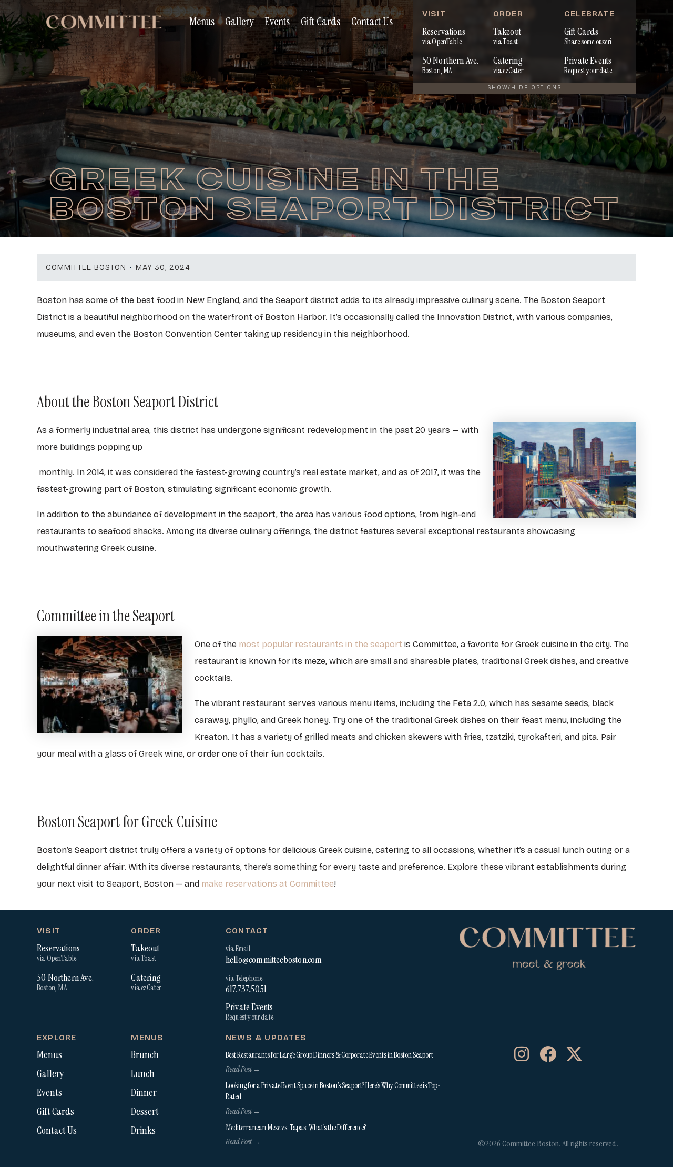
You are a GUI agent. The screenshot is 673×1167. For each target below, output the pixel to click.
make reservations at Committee (267, 884)
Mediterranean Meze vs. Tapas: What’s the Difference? (296, 1127)
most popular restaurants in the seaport (320, 644)
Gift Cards (320, 21)
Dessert (145, 1111)
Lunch (143, 1074)
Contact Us (372, 21)
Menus (202, 21)
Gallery (239, 21)
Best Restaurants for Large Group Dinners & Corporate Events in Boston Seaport (329, 1055)
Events (277, 21)
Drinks (143, 1130)
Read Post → (243, 1069)
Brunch (145, 1055)
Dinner (144, 1093)
